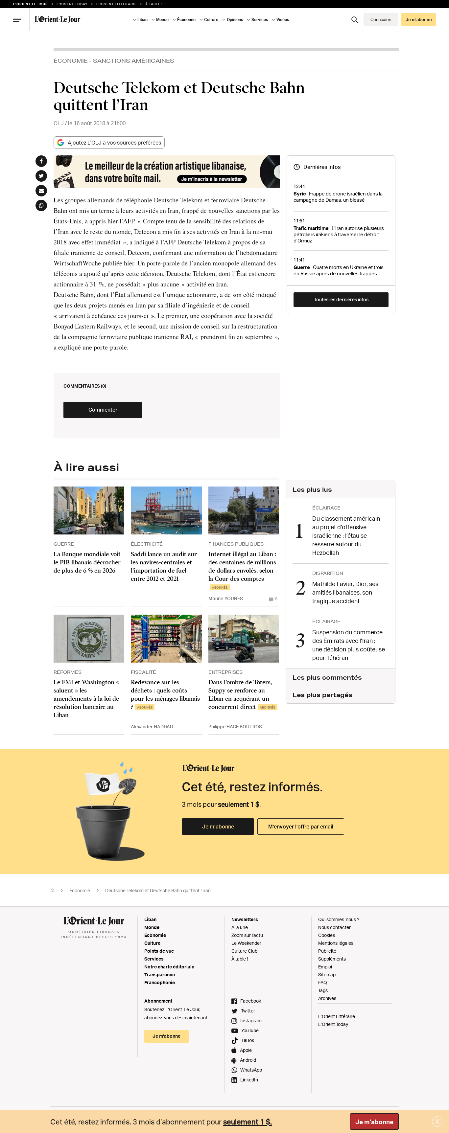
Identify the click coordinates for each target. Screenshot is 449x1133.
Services (154, 959)
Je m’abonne (218, 826)
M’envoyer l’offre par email (300, 826)
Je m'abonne (374, 1122)
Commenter (102, 409)
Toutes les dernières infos (341, 299)
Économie (71, 60)
